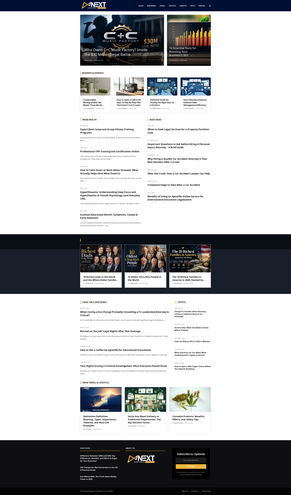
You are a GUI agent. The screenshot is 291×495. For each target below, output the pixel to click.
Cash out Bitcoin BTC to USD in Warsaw (192, 341)
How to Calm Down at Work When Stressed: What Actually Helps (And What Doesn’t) (109, 171)
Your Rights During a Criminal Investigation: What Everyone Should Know (123, 366)
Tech (192, 6)
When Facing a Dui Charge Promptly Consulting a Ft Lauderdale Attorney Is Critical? (124, 313)
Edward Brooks (156, 108)
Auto (141, 6)
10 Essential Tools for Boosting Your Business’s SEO (182, 51)
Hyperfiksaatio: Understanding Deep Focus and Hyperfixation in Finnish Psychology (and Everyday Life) (110, 195)
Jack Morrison (173, 60)
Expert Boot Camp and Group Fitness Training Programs (107, 131)
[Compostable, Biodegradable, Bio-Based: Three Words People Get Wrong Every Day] (95, 86)
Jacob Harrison (89, 108)
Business (151, 6)
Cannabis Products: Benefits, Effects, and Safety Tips (188, 418)
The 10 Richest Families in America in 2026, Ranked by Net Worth (187, 278)
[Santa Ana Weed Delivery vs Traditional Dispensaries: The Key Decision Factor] (145, 399)
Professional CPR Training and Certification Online (109, 151)
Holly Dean (88, 429)
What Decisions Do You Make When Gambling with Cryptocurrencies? (190, 353)
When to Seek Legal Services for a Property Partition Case (178, 131)
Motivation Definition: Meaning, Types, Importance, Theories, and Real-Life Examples (99, 421)
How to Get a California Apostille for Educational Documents (115, 350)
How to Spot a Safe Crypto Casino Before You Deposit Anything (192, 367)
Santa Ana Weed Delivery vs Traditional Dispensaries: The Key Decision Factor (144, 419)
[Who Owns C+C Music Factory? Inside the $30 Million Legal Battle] (122, 40)
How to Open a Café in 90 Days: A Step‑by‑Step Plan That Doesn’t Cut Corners (129, 102)
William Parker (122, 108)
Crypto (172, 6)
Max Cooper (133, 426)
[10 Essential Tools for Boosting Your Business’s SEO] (189, 40)
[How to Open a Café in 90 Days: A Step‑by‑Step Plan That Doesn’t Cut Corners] (129, 86)
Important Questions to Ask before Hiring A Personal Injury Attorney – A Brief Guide (179, 146)
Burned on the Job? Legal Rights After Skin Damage (110, 331)
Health (183, 6)
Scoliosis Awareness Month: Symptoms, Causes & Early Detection (109, 216)
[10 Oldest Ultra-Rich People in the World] (145, 258)
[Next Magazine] (94, 5)
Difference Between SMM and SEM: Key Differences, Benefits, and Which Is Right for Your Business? (98, 458)
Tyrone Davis (88, 60)
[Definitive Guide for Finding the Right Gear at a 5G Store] (162, 86)
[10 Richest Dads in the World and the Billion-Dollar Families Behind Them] (101, 258)
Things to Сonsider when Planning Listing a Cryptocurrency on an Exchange (190, 314)
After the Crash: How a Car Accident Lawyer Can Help (179, 173)
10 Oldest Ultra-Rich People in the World (144, 278)
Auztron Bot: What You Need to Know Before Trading (191, 329)
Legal (162, 6)
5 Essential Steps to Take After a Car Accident (174, 184)
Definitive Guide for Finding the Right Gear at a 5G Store (162, 102)
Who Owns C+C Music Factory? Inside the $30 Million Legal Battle (116, 52)
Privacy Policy (189, 475)
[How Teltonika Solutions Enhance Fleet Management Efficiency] (196, 86)
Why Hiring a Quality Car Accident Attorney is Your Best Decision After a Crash (177, 160)
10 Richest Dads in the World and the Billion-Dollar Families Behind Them (100, 278)
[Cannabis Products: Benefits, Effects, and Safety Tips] (190, 399)
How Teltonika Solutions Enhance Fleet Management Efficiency (195, 102)
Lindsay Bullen (178, 423)
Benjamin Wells (190, 108)
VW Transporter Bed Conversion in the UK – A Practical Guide (99, 468)
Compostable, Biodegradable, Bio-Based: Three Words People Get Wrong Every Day (94, 102)
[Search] (210, 5)
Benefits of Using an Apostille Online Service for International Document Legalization (175, 198)
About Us (185, 491)
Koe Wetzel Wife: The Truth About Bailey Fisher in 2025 (98, 477)
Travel (202, 6)
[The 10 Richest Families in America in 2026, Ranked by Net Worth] (190, 258)
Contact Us (195, 491)
